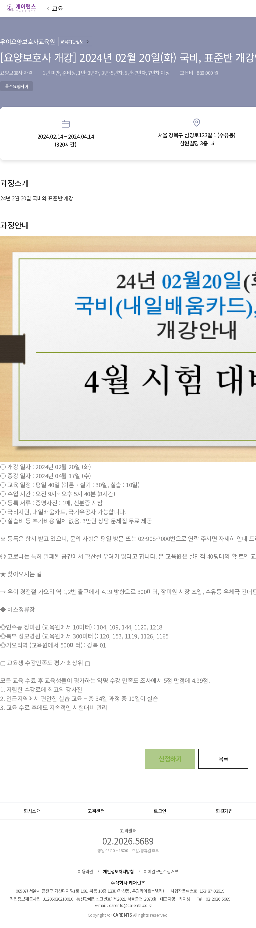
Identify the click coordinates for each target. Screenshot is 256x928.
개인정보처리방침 (118, 871)
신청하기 (170, 758)
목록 (223, 759)
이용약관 (85, 871)
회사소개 (32, 810)
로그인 (160, 810)
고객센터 (96, 810)
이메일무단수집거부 (161, 871)
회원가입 (224, 810)
